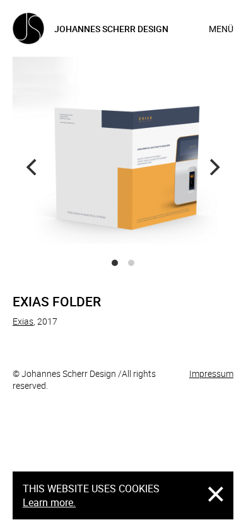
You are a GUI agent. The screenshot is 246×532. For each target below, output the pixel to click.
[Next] (213, 167)
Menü (221, 29)
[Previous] (33, 167)
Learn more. (49, 502)
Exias (23, 321)
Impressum (211, 373)
